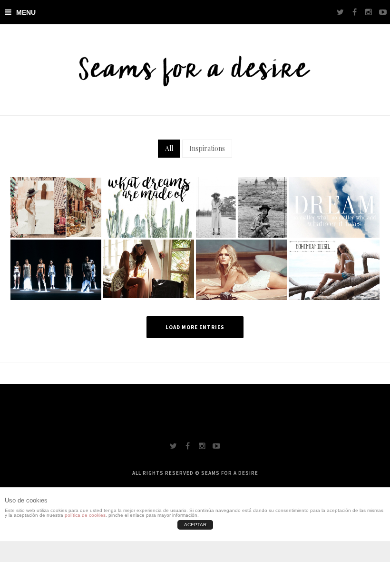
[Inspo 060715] (334, 268)
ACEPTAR (195, 524)
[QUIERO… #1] (334, 206)
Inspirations (207, 148)
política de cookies (85, 515)
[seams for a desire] (195, 69)
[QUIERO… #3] (148, 206)
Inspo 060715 (334, 285)
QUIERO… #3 (148, 223)
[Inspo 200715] (148, 267)
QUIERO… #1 (334, 223)
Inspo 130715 (241, 285)
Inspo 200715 (148, 284)
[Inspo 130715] (241, 268)
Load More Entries (195, 327)
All (169, 148)
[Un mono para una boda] (55, 206)
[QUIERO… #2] (241, 206)
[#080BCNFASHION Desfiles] (55, 268)
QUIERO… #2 (241, 223)
